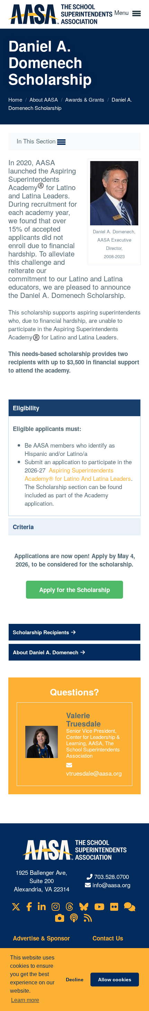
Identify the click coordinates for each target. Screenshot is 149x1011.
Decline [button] (75, 979)
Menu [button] (122, 12)
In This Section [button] (37, 141)
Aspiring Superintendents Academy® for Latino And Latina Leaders (78, 474)
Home (16, 99)
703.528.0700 (111, 876)
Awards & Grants (85, 99)
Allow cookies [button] (114, 979)
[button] (74, 632)
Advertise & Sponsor (41, 938)
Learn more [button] (25, 1000)
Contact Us (108, 938)
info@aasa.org (111, 884)
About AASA (44, 99)
